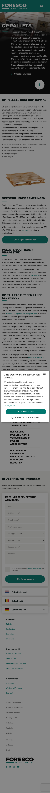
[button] (25, 417)
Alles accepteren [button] (26, 411)
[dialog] (25, 396)
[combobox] (44, 374)
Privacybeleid (9, 405)
